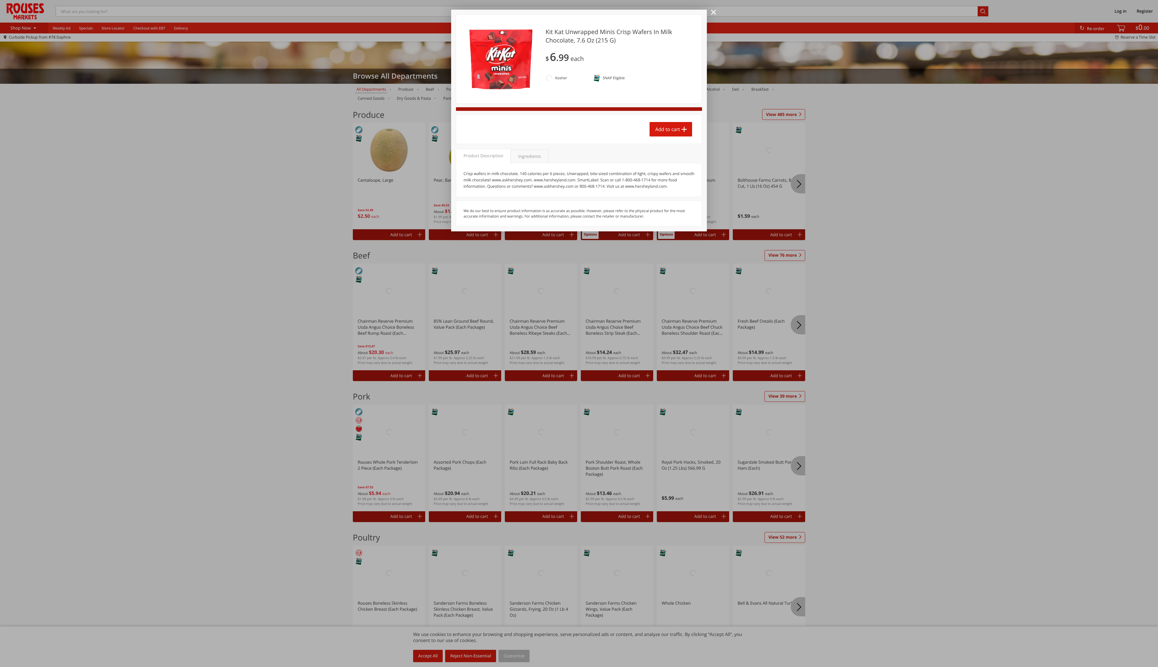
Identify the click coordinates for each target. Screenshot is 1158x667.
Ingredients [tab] (529, 156)
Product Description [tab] (483, 156)
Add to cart (667, 129)
